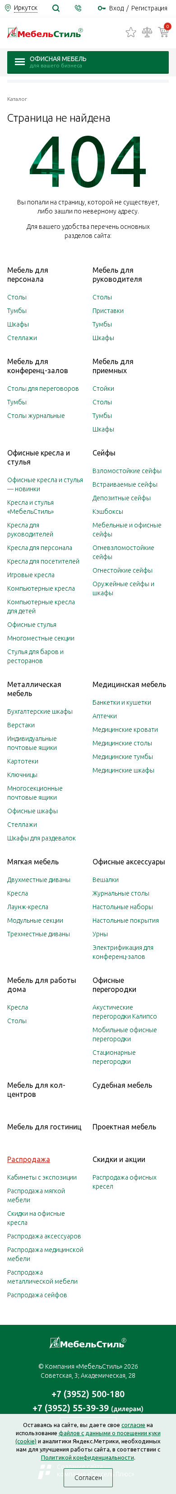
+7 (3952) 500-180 (88, 1394)
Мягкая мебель (33, 862)
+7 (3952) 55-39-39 (88, 1408)
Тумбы (17, 310)
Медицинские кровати (125, 729)
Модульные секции (35, 920)
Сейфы (104, 453)
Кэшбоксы (108, 511)
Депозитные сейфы (122, 498)
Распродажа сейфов (37, 1295)
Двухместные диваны (38, 879)
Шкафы (18, 324)
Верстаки (21, 725)
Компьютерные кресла (41, 588)
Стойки (103, 388)
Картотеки (22, 761)
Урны (100, 934)
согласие (133, 1425)
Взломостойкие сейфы (127, 470)
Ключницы (22, 774)
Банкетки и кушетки (122, 702)
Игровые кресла (31, 575)
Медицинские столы (122, 743)
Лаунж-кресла (27, 907)
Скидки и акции (119, 1159)
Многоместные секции (40, 638)
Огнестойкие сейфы (123, 570)
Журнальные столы (121, 893)
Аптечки (105, 716)
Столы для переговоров (43, 388)
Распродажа (28, 1159)
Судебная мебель (122, 1085)
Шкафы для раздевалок (41, 838)
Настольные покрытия (126, 920)
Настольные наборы (123, 907)
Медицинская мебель (129, 684)
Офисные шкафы (32, 811)
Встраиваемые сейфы (125, 484)
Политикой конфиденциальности (87, 1457)
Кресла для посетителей (43, 561)
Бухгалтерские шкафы (40, 711)
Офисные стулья (31, 624)
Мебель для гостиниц (44, 1127)
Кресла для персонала (39, 547)
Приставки (108, 310)
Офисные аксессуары (129, 862)
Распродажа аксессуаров (44, 1236)
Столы (17, 297)
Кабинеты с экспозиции (42, 1177)
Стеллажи (22, 337)
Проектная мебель (124, 1127)
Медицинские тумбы (123, 756)
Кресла (17, 893)
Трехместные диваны (38, 934)
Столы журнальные (36, 415)
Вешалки (106, 879)
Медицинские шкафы (123, 770)
